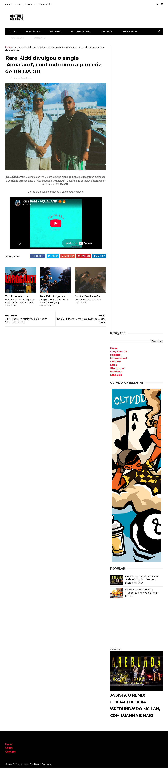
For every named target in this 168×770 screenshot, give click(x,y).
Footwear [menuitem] (116, 371)
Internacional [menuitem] (118, 358)
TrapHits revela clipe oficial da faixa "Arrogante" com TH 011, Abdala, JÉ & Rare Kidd (20, 301)
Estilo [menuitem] (113, 364)
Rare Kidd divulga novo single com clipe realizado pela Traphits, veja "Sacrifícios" (54, 301)
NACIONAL (56, 31)
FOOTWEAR (17, 38)
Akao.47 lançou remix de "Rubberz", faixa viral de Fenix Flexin (141, 593)
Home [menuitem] (114, 348)
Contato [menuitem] (115, 361)
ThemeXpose (22, 764)
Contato (10, 751)
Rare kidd (30, 47)
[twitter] (157, 4)
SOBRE (18, 4)
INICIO (8, 4)
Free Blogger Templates (41, 764)
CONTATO (30, 4)
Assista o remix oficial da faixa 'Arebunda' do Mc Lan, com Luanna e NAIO (141, 579)
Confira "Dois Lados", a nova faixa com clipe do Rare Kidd (88, 299)
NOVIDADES (33, 31)
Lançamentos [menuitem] (118, 351)
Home (13, 31)
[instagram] (162, 4)
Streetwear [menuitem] (117, 368)
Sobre (9, 747)
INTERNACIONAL (80, 31)
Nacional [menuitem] (115, 354)
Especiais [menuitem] (116, 374)
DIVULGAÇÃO (45, 4)
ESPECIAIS (106, 31)
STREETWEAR (129, 31)
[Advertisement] (136, 623)
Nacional (18, 47)
